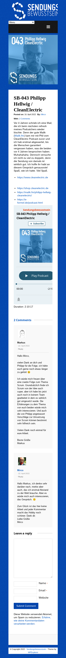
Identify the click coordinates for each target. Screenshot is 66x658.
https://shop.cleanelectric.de (32, 188)
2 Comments (24, 119)
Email (43, 590)
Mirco (43, 114)
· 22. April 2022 (23, 346)
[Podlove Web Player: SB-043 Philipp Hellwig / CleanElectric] (33, 254)
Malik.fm (19, 135)
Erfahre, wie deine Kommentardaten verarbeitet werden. (32, 620)
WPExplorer (33, 652)
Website (43, 597)
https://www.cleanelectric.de (32, 177)
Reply (20, 349)
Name (43, 583)
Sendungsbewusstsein (36, 649)
